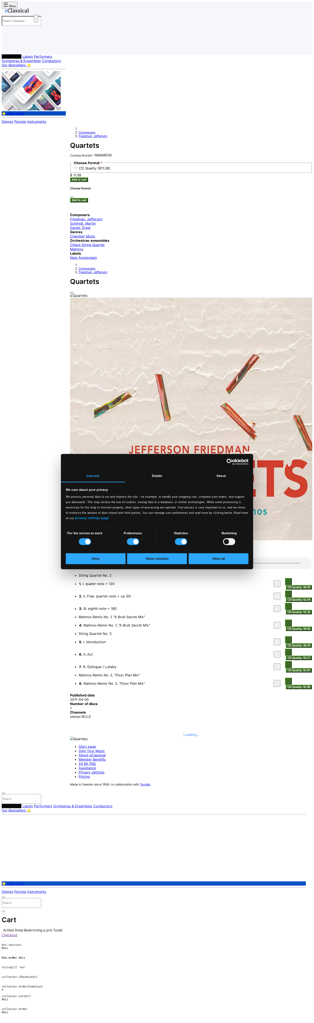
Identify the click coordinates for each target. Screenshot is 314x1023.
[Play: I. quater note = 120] (277, 583)
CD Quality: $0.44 (299, 645)
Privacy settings (91, 772)
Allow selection (157, 559)
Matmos (76, 249)
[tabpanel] (191, 623)
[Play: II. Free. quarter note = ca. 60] (277, 596)
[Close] (71, 292)
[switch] (133, 541)
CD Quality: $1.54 (299, 599)
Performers (43, 56)
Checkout (9, 935)
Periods (20, 121)
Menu (12, 6)
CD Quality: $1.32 (299, 612)
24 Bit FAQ (87, 764)
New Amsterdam (83, 257)
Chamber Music (82, 236)
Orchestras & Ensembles (21, 61)
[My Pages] (9, 47)
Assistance (87, 768)
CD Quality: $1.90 (299, 687)
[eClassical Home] (36, 11)
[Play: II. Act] (277, 654)
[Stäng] (71, 196)
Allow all (218, 559)
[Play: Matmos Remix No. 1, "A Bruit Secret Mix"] (277, 625)
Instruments (36, 121)
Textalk (145, 784)
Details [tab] (157, 476)
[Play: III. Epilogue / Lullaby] (277, 666)
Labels (27, 56)
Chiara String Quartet (87, 245)
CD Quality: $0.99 (299, 587)
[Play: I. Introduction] (277, 641)
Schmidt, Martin (83, 223)
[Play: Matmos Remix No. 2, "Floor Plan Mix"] (277, 683)
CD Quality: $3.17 (299, 657)
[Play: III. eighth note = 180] (277, 608)
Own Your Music (92, 751)
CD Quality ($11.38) (94, 168)
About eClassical (92, 755)
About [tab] (221, 476)
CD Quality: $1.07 (299, 670)
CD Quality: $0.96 (299, 628)
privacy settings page (92, 518)
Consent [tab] (93, 476)
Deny (96, 559)
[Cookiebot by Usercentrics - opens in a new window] (229, 462)
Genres (7, 121)
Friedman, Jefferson (93, 136)
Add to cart (79, 179)
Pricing (84, 776)
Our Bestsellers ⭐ (16, 65)
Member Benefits (92, 759)
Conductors (51, 61)
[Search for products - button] (36, 18)
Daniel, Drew (80, 228)
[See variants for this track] (288, 581)
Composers (11, 56)
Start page (87, 746)
